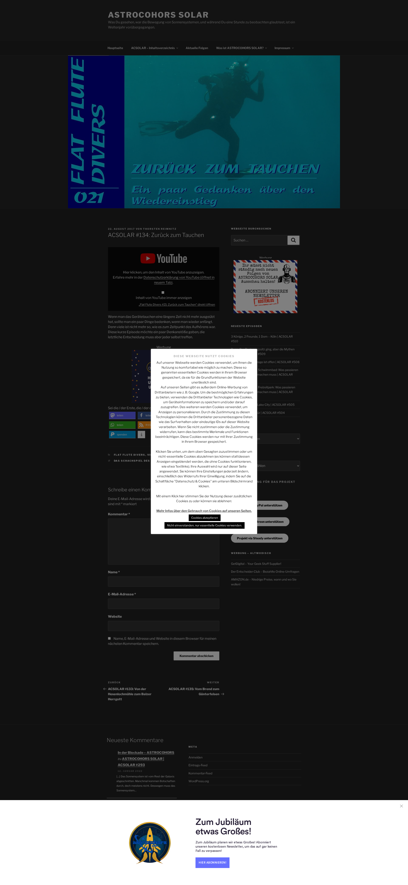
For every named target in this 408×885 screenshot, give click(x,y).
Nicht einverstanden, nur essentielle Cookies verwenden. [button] (204, 525)
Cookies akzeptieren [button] (204, 517)
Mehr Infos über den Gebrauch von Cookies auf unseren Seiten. (204, 511)
